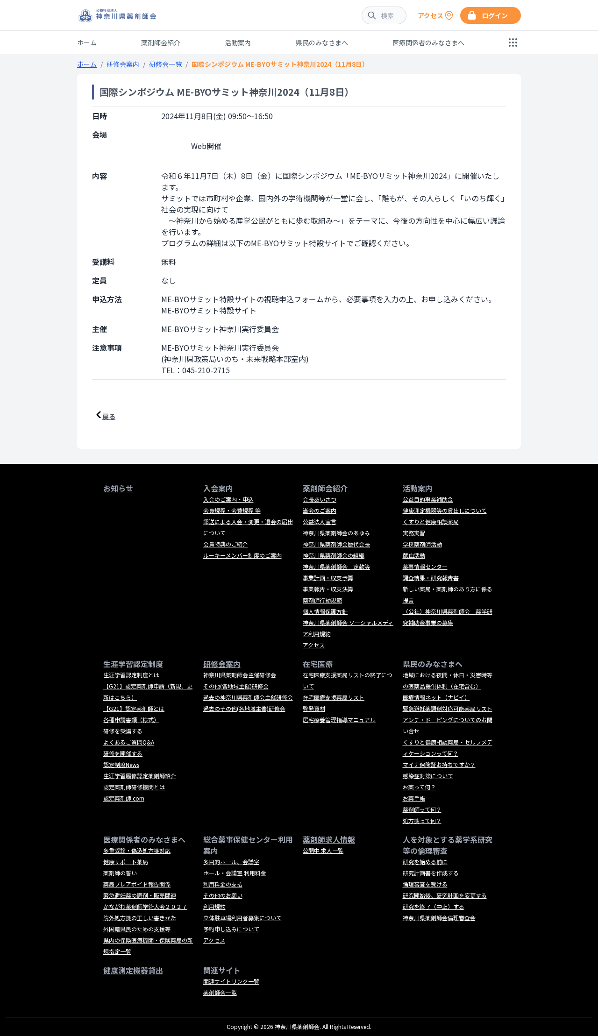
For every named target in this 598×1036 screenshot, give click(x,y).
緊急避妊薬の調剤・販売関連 (139, 895)
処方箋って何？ (422, 820)
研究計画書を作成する (431, 873)
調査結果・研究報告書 (431, 578)
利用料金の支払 (222, 884)
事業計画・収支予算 (328, 578)
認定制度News (121, 764)
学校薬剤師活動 (422, 544)
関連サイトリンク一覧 (231, 981)
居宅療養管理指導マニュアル (339, 720)
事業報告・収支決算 (328, 589)
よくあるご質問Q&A (128, 742)
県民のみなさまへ (322, 42)
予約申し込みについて (231, 929)
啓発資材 (314, 708)
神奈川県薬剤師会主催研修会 (239, 675)
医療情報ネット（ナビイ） (436, 697)
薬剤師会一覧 (220, 992)
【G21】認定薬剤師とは (133, 708)
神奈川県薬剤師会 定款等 (336, 566)
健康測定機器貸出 (133, 970)
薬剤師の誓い (120, 873)
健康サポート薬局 (125, 862)
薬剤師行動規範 (322, 600)
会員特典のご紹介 (225, 544)
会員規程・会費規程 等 (232, 510)
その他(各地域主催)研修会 (236, 686)
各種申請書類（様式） (131, 720)
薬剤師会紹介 (160, 42)
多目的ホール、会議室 (231, 862)
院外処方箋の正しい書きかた (139, 918)
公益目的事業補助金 (428, 499)
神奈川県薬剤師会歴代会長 (336, 544)
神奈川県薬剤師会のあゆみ (336, 533)
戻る (108, 416)
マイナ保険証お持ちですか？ (439, 764)
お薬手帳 (414, 798)
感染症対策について (428, 776)
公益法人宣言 (319, 521)
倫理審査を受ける (425, 884)
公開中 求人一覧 (323, 850)
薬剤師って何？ (422, 809)
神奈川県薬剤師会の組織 (333, 555)
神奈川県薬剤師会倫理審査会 (439, 918)
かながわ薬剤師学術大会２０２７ (145, 906)
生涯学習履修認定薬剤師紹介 (139, 776)
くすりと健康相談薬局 (431, 521)
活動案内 (238, 42)
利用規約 (214, 906)
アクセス (314, 645)
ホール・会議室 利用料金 (234, 873)
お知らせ (118, 488)
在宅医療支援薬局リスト (333, 697)
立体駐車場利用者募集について (242, 918)
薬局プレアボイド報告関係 (137, 884)
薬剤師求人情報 (329, 839)
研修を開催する (122, 753)
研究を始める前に (425, 862)
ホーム (87, 42)
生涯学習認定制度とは (131, 675)
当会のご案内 (319, 510)
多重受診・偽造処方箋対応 (137, 850)
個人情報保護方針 (325, 611)
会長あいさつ (319, 499)
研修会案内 (123, 64)
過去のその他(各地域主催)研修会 (244, 708)
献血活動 (414, 555)
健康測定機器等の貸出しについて (445, 510)
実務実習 (414, 533)
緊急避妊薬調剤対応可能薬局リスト (447, 708)
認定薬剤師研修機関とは (134, 787)
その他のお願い (222, 895)
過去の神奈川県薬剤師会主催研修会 (248, 697)
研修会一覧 (165, 64)
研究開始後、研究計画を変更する (445, 895)
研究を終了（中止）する (433, 906)
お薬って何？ (419, 787)
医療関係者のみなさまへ (428, 42)
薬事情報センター (425, 566)
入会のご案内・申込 (228, 499)
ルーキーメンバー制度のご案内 (242, 555)
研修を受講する (122, 731)
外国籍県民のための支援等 (137, 929)
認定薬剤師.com (123, 798)
